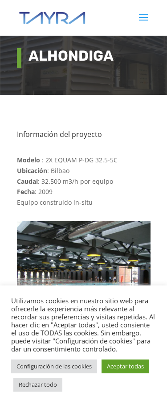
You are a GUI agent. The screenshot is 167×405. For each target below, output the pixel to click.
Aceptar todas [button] (125, 366)
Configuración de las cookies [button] (54, 366)
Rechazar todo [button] (38, 384)
